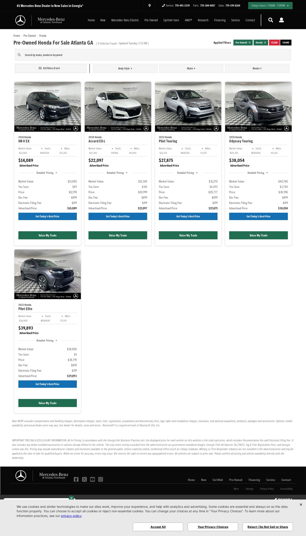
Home (91, 20)
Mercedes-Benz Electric (125, 20)
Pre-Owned (151, 20)
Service (235, 20)
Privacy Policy (267, 488)
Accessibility (286, 488)
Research (203, 20)
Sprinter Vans (171, 20)
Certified (218, 480)
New (103, 20)
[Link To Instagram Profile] (100, 478)
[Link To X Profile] (85, 478)
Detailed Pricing (45, 172)
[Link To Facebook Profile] (77, 478)
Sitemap (249, 488)
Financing (220, 20)
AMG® (188, 20)
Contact (250, 20)
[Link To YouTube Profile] (93, 478)
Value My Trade (47, 235)
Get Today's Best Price (47, 216)
